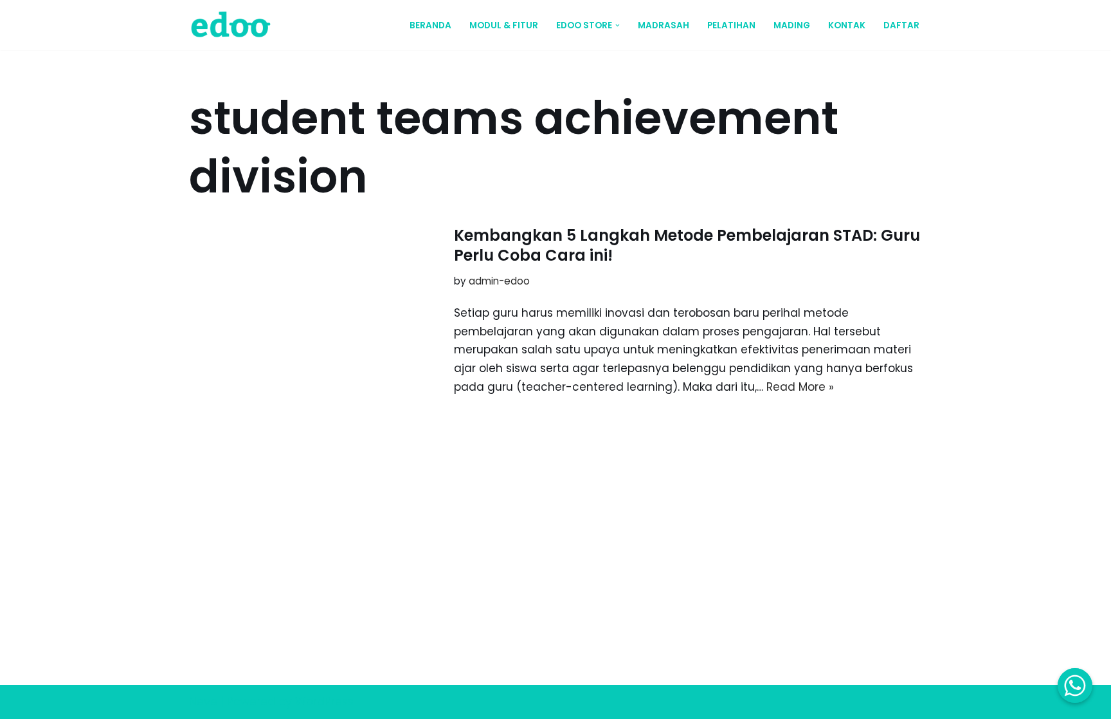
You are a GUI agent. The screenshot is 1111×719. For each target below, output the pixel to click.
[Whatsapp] (1075, 685)
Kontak (846, 25)
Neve (203, 701)
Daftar (901, 25)
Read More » (800, 387)
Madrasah (663, 25)
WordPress (324, 701)
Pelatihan (731, 25)
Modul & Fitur (503, 25)
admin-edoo (499, 281)
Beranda (430, 25)
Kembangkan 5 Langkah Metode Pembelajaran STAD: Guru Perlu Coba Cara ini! (687, 245)
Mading (791, 25)
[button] (617, 25)
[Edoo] (234, 25)
